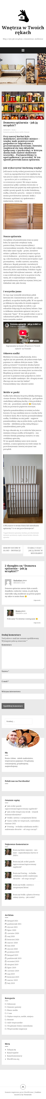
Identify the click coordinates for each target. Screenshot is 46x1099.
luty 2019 (11, 983)
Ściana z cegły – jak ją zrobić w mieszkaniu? (35, 550)
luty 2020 (11, 946)
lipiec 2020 (11, 930)
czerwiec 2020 (13, 933)
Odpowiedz (37, 600)
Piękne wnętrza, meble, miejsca (20, 1016)
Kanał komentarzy (14, 1056)
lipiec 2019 (11, 967)
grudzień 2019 (13, 952)
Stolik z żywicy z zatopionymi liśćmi (21, 818)
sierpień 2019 (12, 964)
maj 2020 (11, 936)
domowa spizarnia (15, 533)
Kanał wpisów (13, 1053)
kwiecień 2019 (13, 977)
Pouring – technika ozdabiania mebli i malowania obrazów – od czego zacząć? (25, 876)
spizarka (6, 537)
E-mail (5, 681)
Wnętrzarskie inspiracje (17, 1029)
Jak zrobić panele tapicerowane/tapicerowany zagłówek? (24, 864)
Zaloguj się (11, 1049)
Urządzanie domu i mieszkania (20, 1026)
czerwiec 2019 (13, 971)
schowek (35, 535)
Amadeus (17, 1095)
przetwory (13, 535)
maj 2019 (11, 974)
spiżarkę (20, 193)
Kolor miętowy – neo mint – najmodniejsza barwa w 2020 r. (25, 853)
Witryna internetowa (11, 691)
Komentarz (7, 645)
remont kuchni (27, 535)
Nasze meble (19, 132)
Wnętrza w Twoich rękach (23, 29)
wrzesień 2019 (13, 961)
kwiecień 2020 (13, 939)
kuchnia (24, 533)
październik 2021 (14, 924)
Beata (13, 130)
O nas (9, 1013)
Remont (26, 132)
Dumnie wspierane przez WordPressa (19, 1092)
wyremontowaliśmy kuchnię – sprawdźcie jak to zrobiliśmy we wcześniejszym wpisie (22, 179)
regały (20, 535)
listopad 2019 (12, 955)
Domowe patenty (8, 132)
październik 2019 (14, 958)
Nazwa (5, 671)
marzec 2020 (12, 943)
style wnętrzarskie (15, 1022)
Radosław (17, 580)
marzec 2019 (12, 980)
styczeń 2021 (12, 927)
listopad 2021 (12, 921)
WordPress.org (13, 1059)
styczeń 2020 (12, 949)
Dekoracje (11, 1004)
